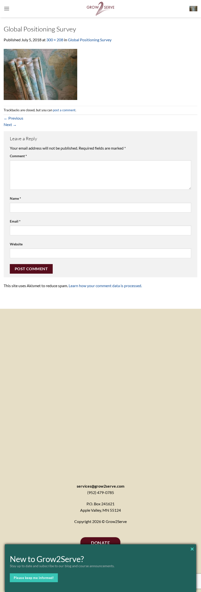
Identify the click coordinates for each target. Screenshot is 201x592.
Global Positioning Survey (90, 39)
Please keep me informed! (34, 578)
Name (15, 198)
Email (15, 221)
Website (16, 244)
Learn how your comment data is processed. (105, 285)
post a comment (64, 110)
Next (10, 124)
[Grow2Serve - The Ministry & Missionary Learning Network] (100, 8)
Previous (13, 118)
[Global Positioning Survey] (40, 73)
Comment (18, 156)
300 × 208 (54, 39)
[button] (7, 8)
